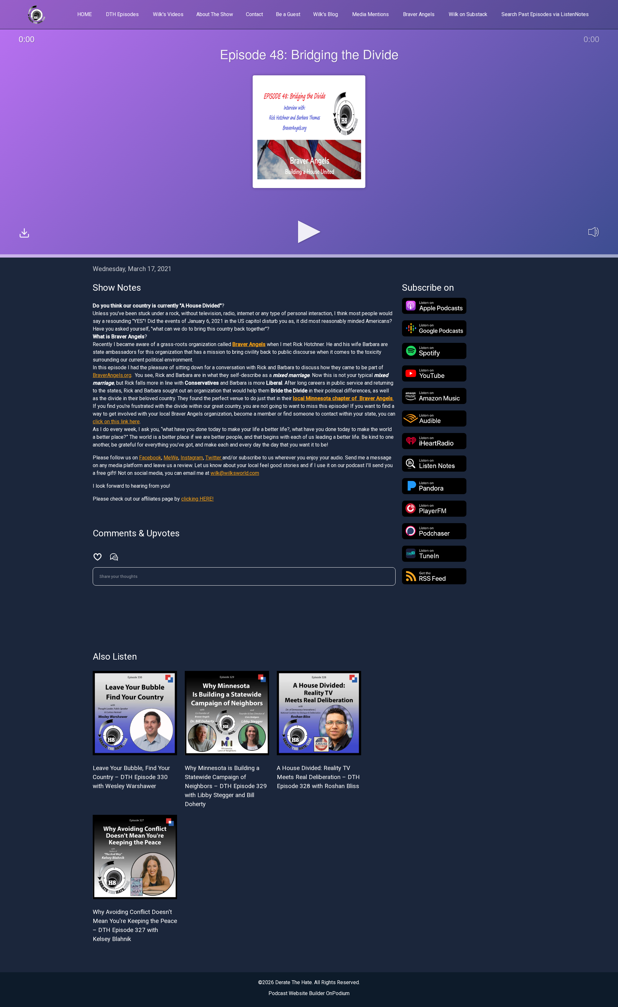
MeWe (171, 458)
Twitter (213, 458)
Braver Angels (419, 14)
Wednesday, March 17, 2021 (132, 269)
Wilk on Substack (468, 14)
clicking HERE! (197, 499)
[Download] (24, 233)
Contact (254, 14)
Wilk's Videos (168, 14)
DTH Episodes (122, 14)
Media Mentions (370, 14)
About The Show (214, 14)
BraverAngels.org (112, 375)
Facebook (150, 458)
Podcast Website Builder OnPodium (309, 993)
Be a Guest (288, 14)
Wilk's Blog (325, 14)
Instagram (192, 458)
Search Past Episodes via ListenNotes (545, 14)
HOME (84, 14)
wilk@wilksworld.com (235, 473)
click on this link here (116, 422)
